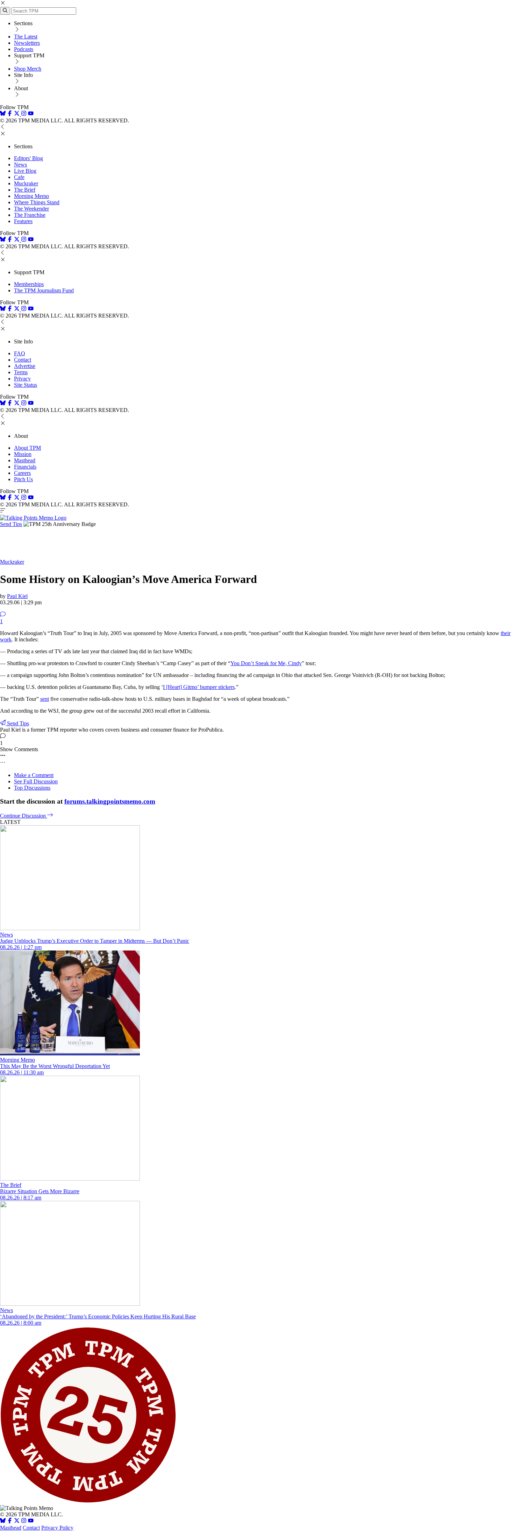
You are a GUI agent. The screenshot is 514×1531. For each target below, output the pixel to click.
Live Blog (25, 171)
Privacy (22, 379)
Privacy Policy (57, 1528)
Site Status (25, 385)
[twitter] (17, 1521)
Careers (22, 473)
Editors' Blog (28, 158)
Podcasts (23, 49)
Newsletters (27, 43)
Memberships (29, 284)
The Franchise (29, 215)
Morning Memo (31, 196)
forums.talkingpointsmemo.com (109, 801)
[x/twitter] (17, 114)
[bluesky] (3, 114)
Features (23, 221)
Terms (21, 372)
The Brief (24, 190)
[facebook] (10, 114)
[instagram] (24, 114)
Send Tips (11, 524)
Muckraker (26, 183)
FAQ (19, 353)
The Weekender (31, 209)
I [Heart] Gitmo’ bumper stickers (199, 687)
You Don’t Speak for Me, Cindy (266, 663)
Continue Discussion (23, 816)
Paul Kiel (17, 596)
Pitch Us (23, 479)
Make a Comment (33, 775)
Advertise (24, 366)
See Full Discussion (36, 781)
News (20, 165)
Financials (25, 467)
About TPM (27, 448)
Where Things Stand (36, 202)
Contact (22, 360)
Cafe (19, 177)
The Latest (25, 37)
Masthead (24, 460)
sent (44, 699)
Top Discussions (32, 788)
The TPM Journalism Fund (44, 290)
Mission (22, 454)
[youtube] (31, 114)
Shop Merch (27, 69)
